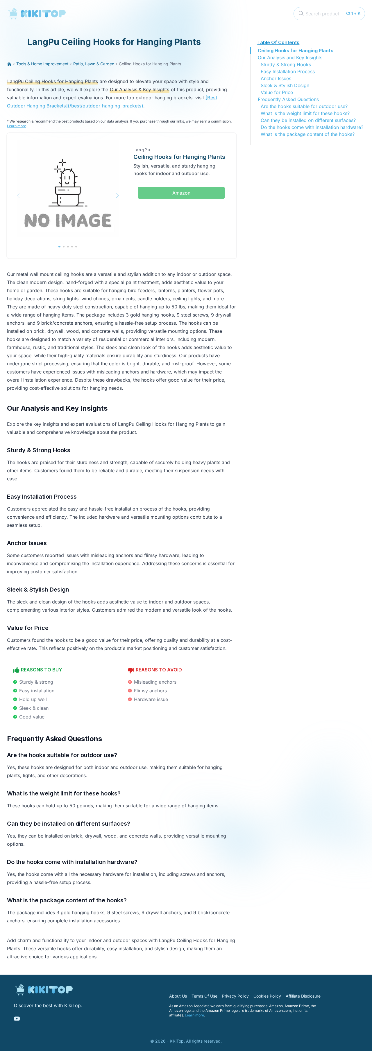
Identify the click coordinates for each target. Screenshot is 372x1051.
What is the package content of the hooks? (308, 134)
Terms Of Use (204, 995)
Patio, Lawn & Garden (93, 63)
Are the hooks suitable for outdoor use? (304, 106)
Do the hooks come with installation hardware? (312, 127)
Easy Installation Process (288, 71)
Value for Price (277, 92)
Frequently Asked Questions (288, 99)
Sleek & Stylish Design (285, 85)
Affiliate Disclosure (303, 995)
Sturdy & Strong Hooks (286, 64)
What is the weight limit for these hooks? (305, 113)
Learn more (16, 126)
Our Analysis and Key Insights (290, 57)
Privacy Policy (235, 995)
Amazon (181, 193)
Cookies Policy (267, 995)
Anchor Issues (276, 78)
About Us (178, 995)
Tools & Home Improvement (42, 63)
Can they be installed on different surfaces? (308, 120)
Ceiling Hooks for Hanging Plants (295, 50)
